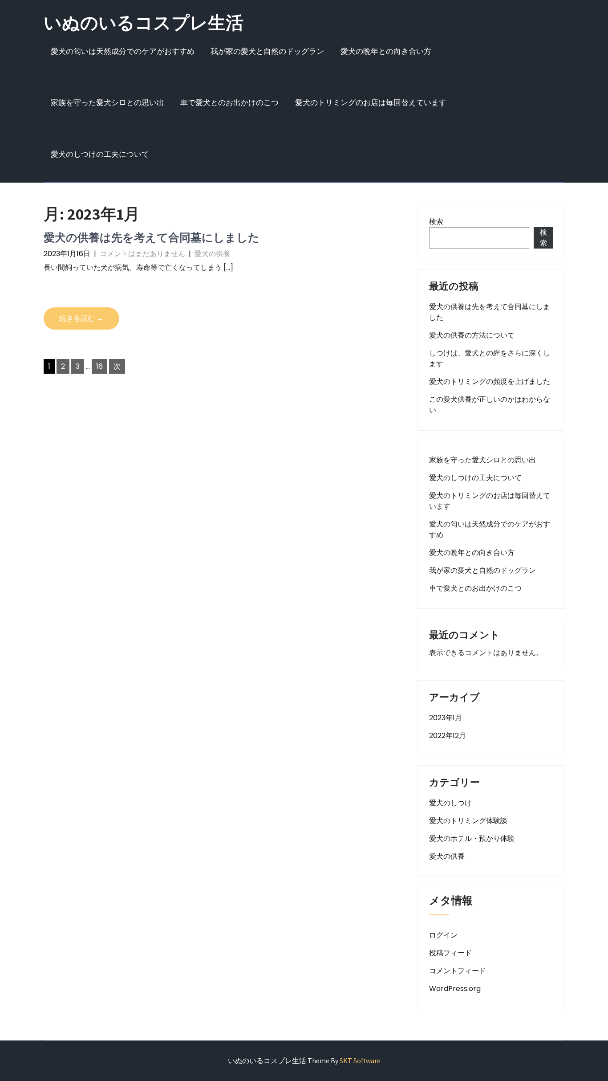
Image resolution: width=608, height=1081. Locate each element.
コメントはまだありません (142, 254)
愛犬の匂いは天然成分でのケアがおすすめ (123, 51)
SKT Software (360, 1060)
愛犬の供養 (212, 254)
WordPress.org (455, 988)
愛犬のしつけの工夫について (100, 154)
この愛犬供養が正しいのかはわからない (489, 404)
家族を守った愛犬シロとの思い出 (107, 102)
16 (99, 366)
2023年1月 (445, 718)
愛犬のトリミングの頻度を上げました (489, 381)
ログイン (443, 935)
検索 (436, 221)
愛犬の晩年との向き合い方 (385, 51)
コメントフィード (457, 971)
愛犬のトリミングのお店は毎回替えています (370, 102)
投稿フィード (450, 953)
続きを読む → (81, 318)
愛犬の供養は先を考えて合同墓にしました (151, 237)
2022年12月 (447, 735)
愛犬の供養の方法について (472, 335)
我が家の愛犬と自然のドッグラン (267, 51)
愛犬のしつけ (450, 803)
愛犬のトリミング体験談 (468, 821)
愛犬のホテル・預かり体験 (472, 838)
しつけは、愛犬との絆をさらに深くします (489, 358)
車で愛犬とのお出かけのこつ (229, 102)
